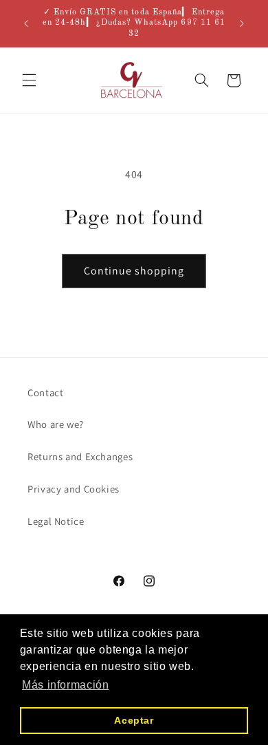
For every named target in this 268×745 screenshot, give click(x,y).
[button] (29, 80)
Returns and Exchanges (80, 456)
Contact (45, 392)
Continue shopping (134, 270)
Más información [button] (65, 685)
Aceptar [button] (133, 720)
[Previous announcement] (26, 23)
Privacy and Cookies (73, 488)
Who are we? (55, 424)
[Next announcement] (242, 23)
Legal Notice (56, 521)
